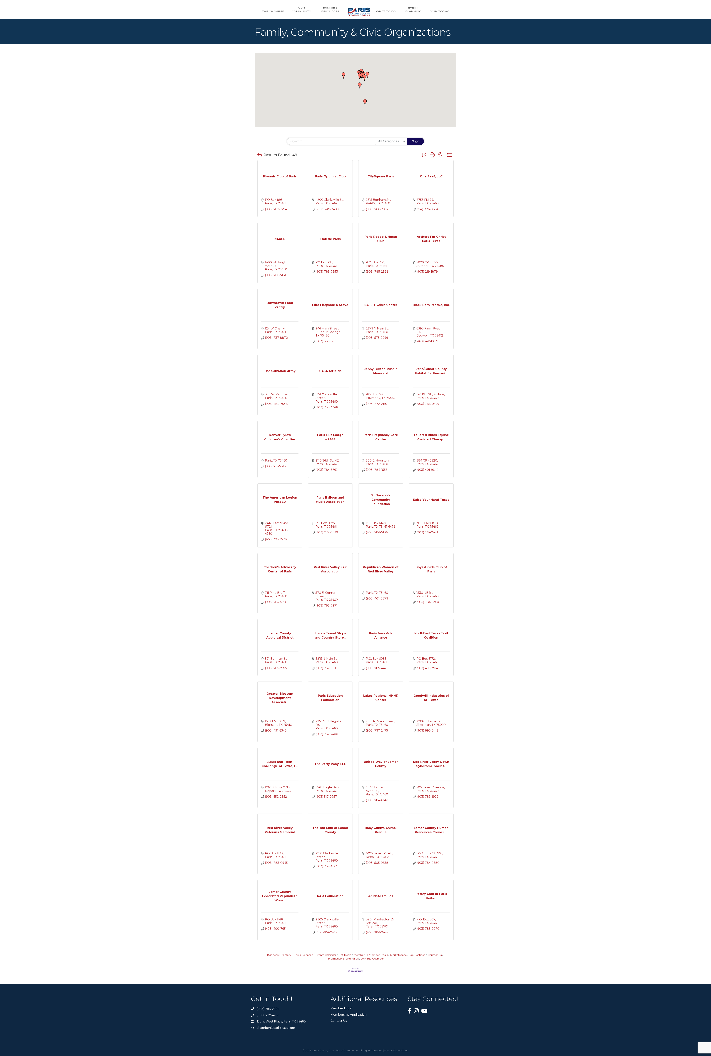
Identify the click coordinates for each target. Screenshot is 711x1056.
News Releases (303, 954)
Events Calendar (325, 954)
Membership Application (349, 1014)
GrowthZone (400, 1050)
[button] (343, 75)
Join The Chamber (372, 958)
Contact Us (435, 954)
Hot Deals (344, 954)
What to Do (386, 11)
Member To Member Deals (371, 954)
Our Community (301, 9)
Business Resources (330, 9)
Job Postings (417, 954)
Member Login (341, 1008)
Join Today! (439, 11)
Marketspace (398, 954)
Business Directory (279, 954)
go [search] (417, 141)
